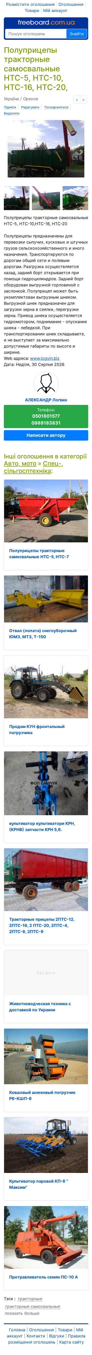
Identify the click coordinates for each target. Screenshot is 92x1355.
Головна (17, 1329)
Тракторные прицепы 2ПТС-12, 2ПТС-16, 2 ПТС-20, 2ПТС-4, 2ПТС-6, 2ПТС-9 (41, 925)
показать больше (22, 1313)
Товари (32, 10)
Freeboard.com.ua (46, 22)
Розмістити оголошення (30, 4)
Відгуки (56, 1335)
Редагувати (30, 107)
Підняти (10, 107)
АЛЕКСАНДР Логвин (46, 399)
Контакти (36, 1335)
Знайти (77, 33)
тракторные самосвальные (32, 1306)
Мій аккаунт (55, 10)
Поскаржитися (56, 107)
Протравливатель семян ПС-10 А (43, 1277)
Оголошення (71, 4)
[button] (24, 152)
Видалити (11, 113)
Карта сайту (71, 1342)
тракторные (30, 1298)
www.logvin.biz (45, 358)
